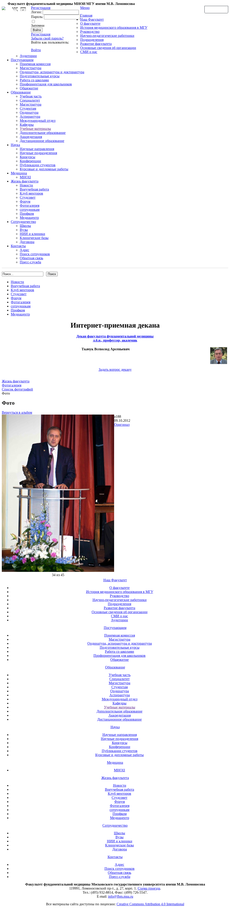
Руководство (90, 31)
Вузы (24, 230)
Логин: (36, 12)
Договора (27, 242)
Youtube (23, 9)
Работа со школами (34, 80)
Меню (85, 8)
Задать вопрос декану (115, 369)
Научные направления (37, 149)
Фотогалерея (29, 205)
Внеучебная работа (34, 189)
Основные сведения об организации (108, 48)
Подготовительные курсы (40, 76)
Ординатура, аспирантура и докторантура (52, 72)
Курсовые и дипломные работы (44, 169)
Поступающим (22, 60)
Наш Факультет (92, 19)
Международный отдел (37, 120)
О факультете (90, 23)
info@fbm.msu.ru (120, 896)
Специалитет (30, 100)
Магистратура (30, 68)
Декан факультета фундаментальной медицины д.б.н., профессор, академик (115, 338)
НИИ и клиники (32, 234)
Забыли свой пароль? (47, 38)
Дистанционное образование (42, 141)
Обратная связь (216, 9)
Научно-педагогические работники (107, 36)
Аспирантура (30, 116)
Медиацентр (29, 218)
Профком (27, 213)
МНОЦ (25, 177)
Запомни (37, 25)
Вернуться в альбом (17, 412)
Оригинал (122, 424)
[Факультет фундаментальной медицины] (3, 8)
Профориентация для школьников (46, 84)
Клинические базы (34, 238)
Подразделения (92, 40)
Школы (25, 226)
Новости (26, 185)
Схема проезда (149, 888)
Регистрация (40, 34)
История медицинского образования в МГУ (113, 27)
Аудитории (28, 56)
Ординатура (29, 112)
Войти (36, 50)
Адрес (24, 250)
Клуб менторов (31, 193)
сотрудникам (30, 209)
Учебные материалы (35, 129)
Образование (21, 92)
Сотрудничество (23, 222)
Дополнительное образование (43, 133)
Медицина (19, 173)
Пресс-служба (30, 262)
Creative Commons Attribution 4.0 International (150, 904)
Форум (25, 201)
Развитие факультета (96, 44)
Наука (15, 145)
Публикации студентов (37, 165)
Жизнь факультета (24, 181)
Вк (15, 9)
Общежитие (29, 88)
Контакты (18, 246)
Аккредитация (31, 137)
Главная (86, 15)
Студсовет (27, 197)
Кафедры (27, 125)
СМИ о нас (88, 52)
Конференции (30, 161)
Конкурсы (27, 157)
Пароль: (37, 17)
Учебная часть (31, 96)
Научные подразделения (38, 153)
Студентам (28, 108)
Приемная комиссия (35, 64)
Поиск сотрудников (35, 254)
